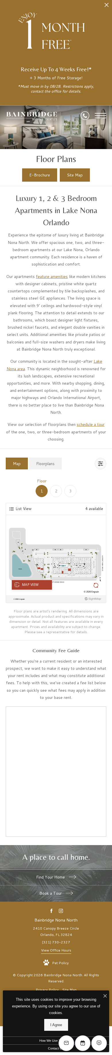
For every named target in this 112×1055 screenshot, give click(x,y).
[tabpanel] (56, 556)
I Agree (56, 1025)
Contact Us (56, 1048)
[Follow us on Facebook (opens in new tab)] (51, 911)
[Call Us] (85, 115)
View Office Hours (56, 950)
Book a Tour (51, 893)
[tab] (17, 463)
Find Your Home (51, 877)
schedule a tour (91, 424)
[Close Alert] (106, 6)
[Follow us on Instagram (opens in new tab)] (60, 911)
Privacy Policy (47, 989)
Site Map (69, 989)
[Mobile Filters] (100, 463)
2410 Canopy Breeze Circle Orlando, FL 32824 (56, 931)
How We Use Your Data (55, 1040)
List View (24, 508)
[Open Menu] (100, 115)
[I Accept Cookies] (105, 996)
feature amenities (52, 276)
